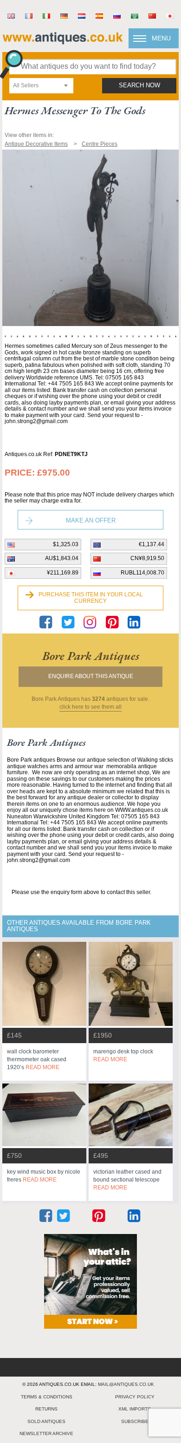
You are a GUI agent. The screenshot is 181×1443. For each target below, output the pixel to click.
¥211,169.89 (62, 572)
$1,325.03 (65, 544)
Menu (161, 38)
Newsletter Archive (46, 1433)
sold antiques (46, 1421)
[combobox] (41, 85)
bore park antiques (90, 656)
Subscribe (135, 1421)
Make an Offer (91, 520)
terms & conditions (46, 1396)
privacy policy (135, 1396)
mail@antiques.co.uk (126, 1384)
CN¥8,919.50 (147, 558)
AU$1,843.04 (61, 558)
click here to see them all (90, 707)
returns (46, 1408)
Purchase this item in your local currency (91, 597)
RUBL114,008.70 (142, 572)
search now (139, 85)
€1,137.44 (151, 544)
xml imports (134, 1408)
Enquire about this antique (90, 676)
